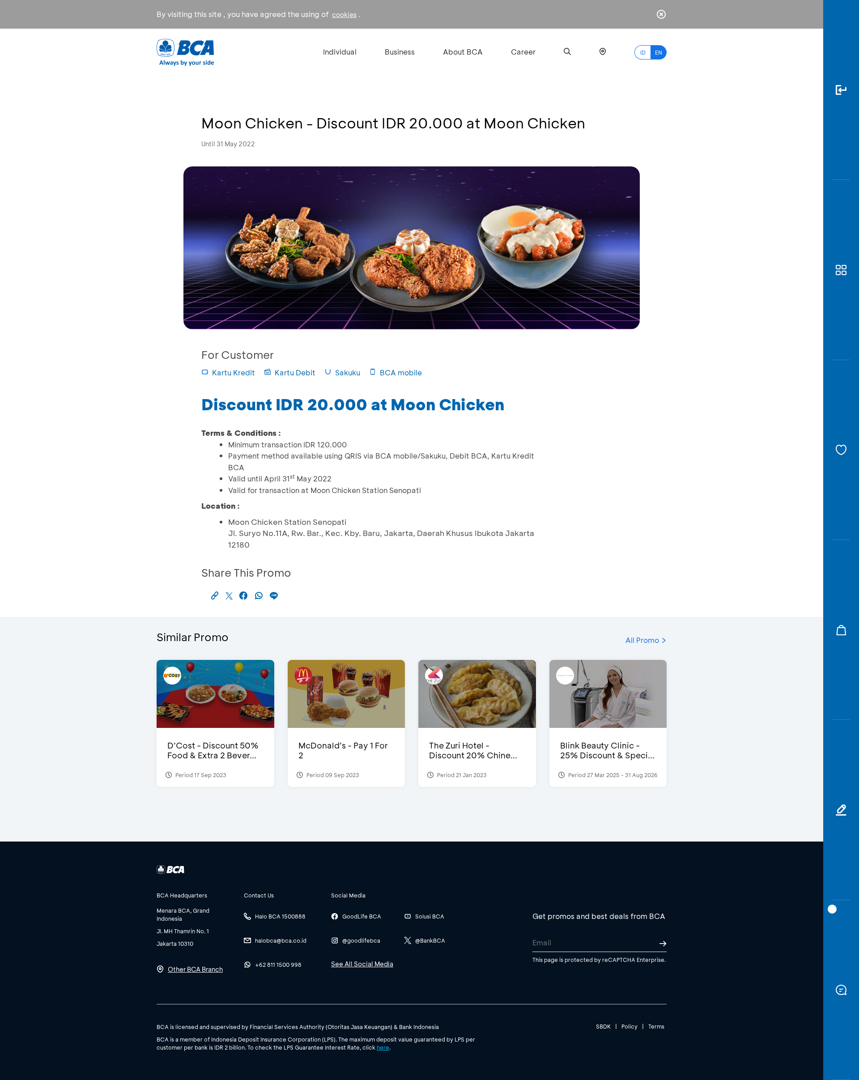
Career (523, 51)
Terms (656, 1026)
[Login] (841, 90)
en (658, 52)
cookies (344, 14)
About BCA (463, 51)
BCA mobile (401, 372)
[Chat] (841, 990)
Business (400, 51)
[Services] (841, 450)
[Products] (841, 270)
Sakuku (347, 372)
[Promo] (841, 630)
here (383, 1047)
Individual (340, 51)
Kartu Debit (295, 372)
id (643, 52)
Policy (629, 1026)
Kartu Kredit (233, 372)
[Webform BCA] (841, 810)
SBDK (603, 1026)
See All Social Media (362, 964)
